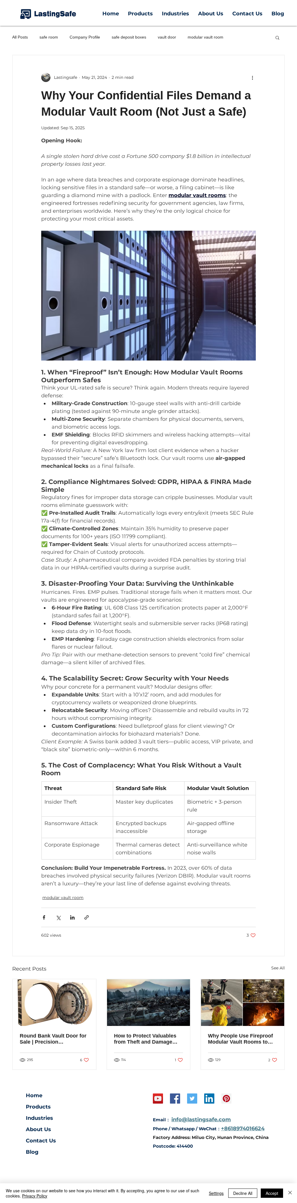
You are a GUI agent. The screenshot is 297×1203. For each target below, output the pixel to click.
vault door (167, 37)
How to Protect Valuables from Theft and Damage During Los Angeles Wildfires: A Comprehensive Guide (148, 1039)
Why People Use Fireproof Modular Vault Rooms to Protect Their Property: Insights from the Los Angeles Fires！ (240, 1039)
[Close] (290, 1193)
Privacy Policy (34, 1196)
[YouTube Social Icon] (158, 1098)
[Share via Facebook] (44, 917)
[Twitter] (192, 1098)
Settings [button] (216, 1193)
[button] (277, 37)
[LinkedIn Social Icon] (209, 1098)
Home (34, 1095)
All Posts (20, 37)
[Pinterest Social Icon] (226, 1098)
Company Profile (85, 37)
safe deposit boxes (129, 37)
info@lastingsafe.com (201, 1119)
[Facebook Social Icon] (175, 1098)
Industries (39, 1118)
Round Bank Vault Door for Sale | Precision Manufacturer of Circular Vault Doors (53, 1039)
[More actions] (252, 77)
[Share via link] (86, 917)
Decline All (242, 1193)
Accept (272, 1193)
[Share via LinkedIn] (72, 917)
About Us (38, 1129)
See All (278, 968)
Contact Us (41, 1141)
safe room (48, 37)
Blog (32, 1152)
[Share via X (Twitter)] (58, 917)
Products (38, 1107)
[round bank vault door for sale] (54, 1002)
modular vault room (205, 37)
